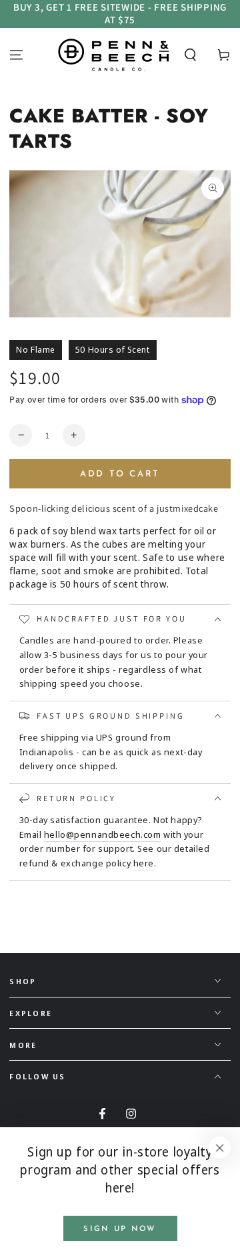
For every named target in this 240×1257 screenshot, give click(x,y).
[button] (190, 54)
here (143, 863)
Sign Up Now (119, 1229)
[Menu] (16, 54)
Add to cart (120, 474)
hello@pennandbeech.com (102, 834)
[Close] (220, 1148)
